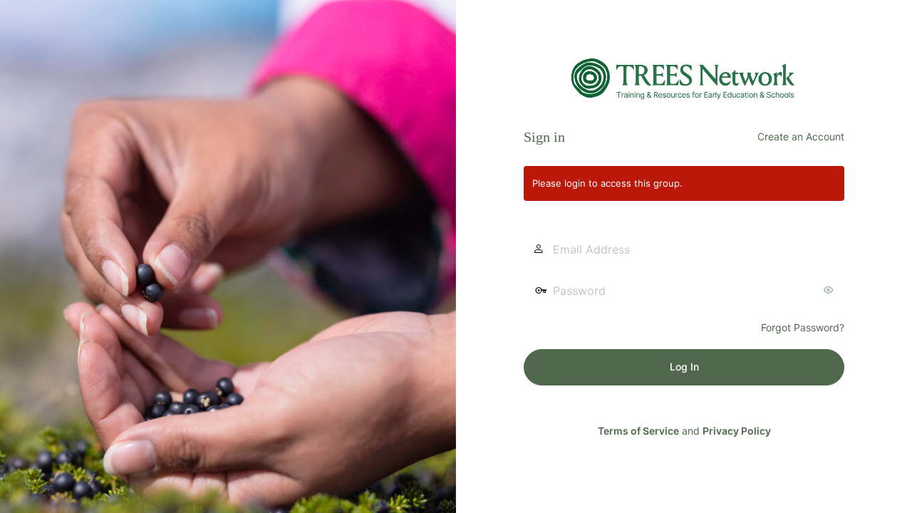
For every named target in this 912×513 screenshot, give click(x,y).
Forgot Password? (802, 327)
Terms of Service (638, 431)
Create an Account (800, 136)
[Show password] (830, 290)
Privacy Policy (737, 431)
